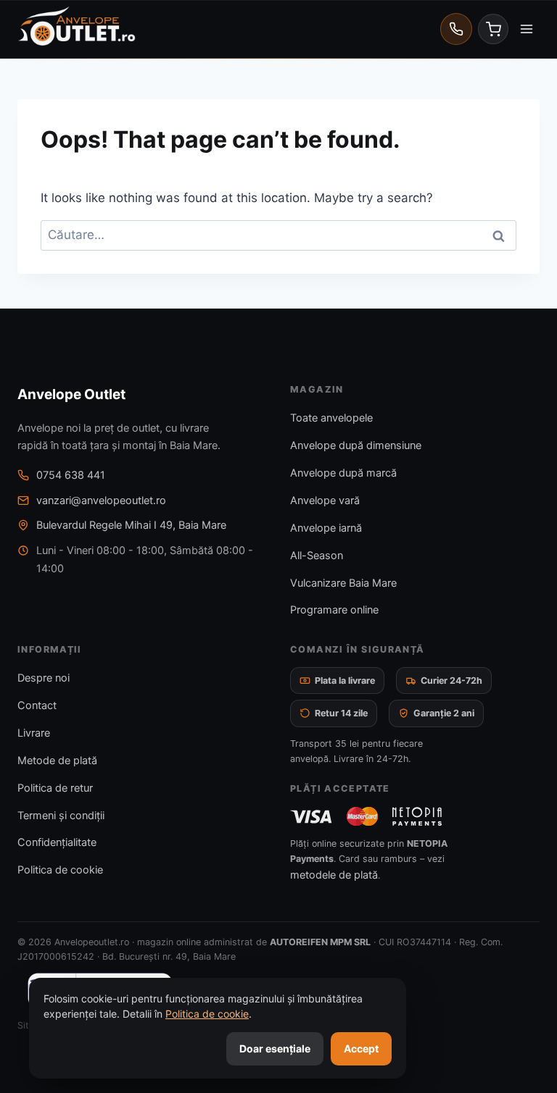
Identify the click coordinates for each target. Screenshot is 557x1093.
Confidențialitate (56, 842)
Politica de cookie (60, 869)
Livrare (33, 733)
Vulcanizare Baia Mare (343, 583)
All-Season (316, 555)
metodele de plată (334, 874)
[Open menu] (526, 28)
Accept (361, 1048)
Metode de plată (57, 760)
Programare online (334, 609)
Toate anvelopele (331, 417)
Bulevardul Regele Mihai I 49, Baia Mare (131, 525)
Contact (37, 705)
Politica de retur (55, 788)
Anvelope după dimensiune (355, 445)
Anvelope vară (325, 500)
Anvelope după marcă (343, 473)
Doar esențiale (274, 1048)
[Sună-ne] (456, 29)
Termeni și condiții (60, 815)
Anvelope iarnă (326, 528)
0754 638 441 (70, 475)
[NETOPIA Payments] (417, 816)
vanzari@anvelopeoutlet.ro (101, 500)
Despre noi (43, 677)
